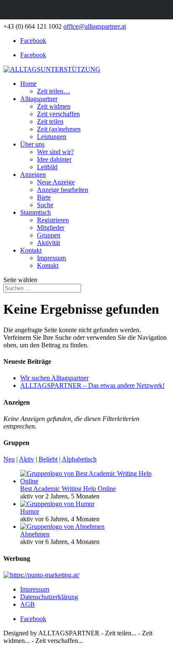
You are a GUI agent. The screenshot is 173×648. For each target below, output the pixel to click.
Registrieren (53, 220)
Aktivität (48, 242)
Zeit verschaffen (58, 113)
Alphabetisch (79, 459)
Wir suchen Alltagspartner (54, 377)
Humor (29, 511)
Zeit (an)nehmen (59, 129)
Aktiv (26, 459)
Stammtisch (35, 212)
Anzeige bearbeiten (62, 189)
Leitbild (47, 167)
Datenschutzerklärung (49, 596)
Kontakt (31, 250)
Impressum (51, 257)
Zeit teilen (50, 121)
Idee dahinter (54, 159)
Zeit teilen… (53, 91)
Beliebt (48, 459)
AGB (27, 604)
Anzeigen (33, 174)
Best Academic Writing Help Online (68, 488)
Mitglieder (50, 227)
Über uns (32, 144)
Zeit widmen (54, 106)
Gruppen (48, 235)
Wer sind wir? (55, 151)
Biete (44, 197)
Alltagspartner (39, 98)
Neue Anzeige (56, 182)
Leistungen (51, 136)
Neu (9, 459)
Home (28, 83)
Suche (45, 204)
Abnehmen (35, 534)
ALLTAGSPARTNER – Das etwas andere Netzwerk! (92, 385)
